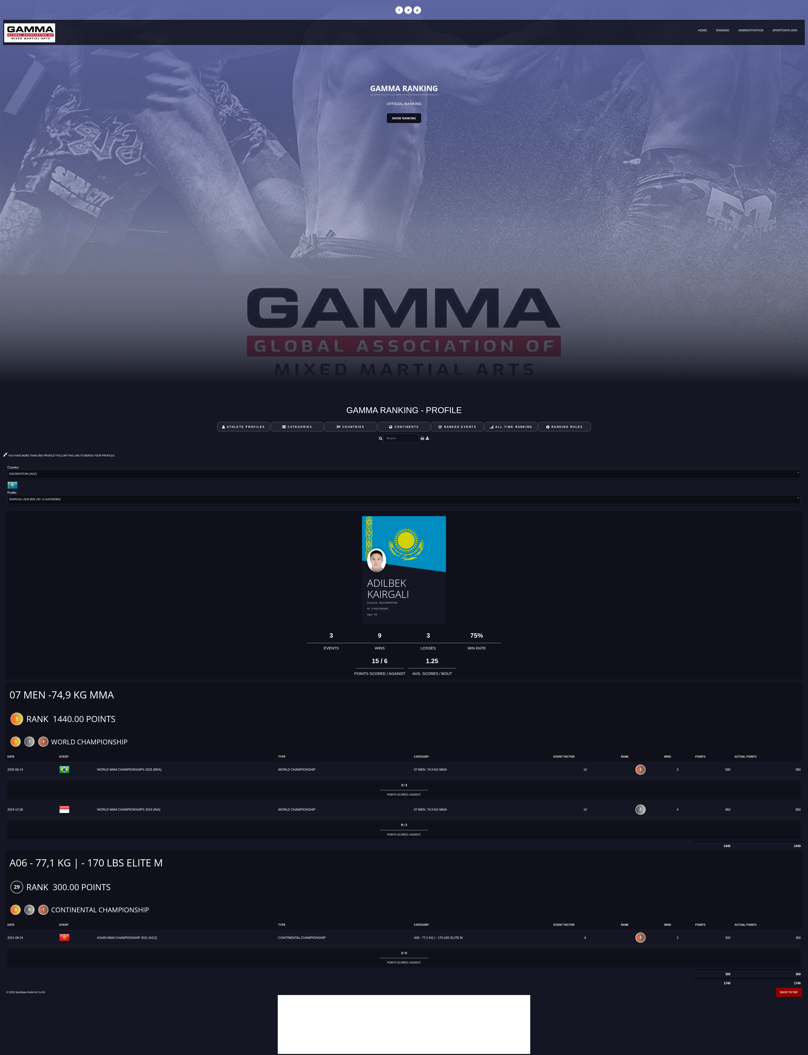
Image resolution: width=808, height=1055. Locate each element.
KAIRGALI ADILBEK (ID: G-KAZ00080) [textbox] (35, 499)
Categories (299, 426)
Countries (353, 426)
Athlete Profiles (245, 426)
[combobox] (404, 475)
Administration (750, 30)
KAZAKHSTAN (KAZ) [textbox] (23, 473)
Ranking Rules (566, 426)
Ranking (722, 30)
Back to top (788, 992)
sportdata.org (784, 30)
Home (702, 30)
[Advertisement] (404, 1024)
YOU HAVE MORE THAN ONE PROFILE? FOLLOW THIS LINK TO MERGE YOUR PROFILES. (61, 455)
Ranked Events (459, 426)
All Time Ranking (513, 426)
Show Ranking (404, 118)
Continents (406, 426)
